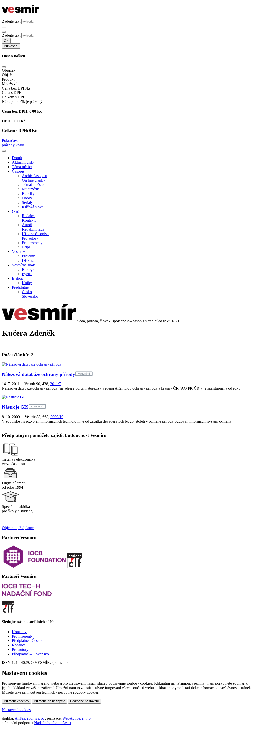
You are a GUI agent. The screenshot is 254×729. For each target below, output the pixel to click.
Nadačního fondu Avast (52, 723)
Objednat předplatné (18, 528)
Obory (27, 198)
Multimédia (31, 189)
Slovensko (30, 296)
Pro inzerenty (32, 243)
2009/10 (56, 417)
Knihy (27, 283)
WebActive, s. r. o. (77, 718)
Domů (17, 158)
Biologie (28, 269)
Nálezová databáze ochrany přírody (38, 374)
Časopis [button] (18, 171)
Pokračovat (11, 140)
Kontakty (29, 220)
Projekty (28, 256)
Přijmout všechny (16, 701)
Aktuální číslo (23, 162)
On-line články (33, 180)
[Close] (4, 67)
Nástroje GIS (15, 407)
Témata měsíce (33, 184)
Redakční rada (33, 229)
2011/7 (55, 384)
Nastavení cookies (16, 710)
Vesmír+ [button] (18, 251)
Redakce (28, 216)
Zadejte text (11, 21)
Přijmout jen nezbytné (49, 701)
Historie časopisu (35, 234)
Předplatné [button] (20, 287)
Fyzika (27, 274)
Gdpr (26, 247)
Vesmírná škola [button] (24, 265)
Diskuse (28, 260)
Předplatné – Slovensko (30, 654)
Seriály (27, 202)
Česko (27, 292)
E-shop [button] (17, 278)
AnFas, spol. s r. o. (29, 718)
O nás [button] (16, 211)
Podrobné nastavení (84, 701)
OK (6, 41)
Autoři (27, 225)
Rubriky (28, 193)
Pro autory (30, 238)
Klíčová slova (32, 207)
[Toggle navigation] (4, 151)
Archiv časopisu (34, 176)
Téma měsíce (22, 167)
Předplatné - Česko (27, 640)
